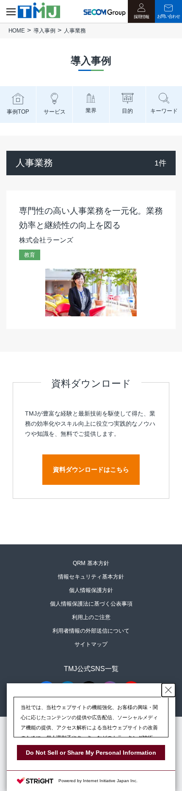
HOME (16, 30)
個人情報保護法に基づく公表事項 (91, 604)
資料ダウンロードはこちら (91, 469)
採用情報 (141, 16)
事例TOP (18, 112)
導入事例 (44, 30)
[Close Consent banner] (168, 690)
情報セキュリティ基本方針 (91, 577)
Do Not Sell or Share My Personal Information (91, 752)
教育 (29, 255)
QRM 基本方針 (91, 563)
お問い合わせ (168, 16)
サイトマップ (91, 644)
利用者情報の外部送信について (91, 631)
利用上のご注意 (91, 617)
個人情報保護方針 (91, 590)
